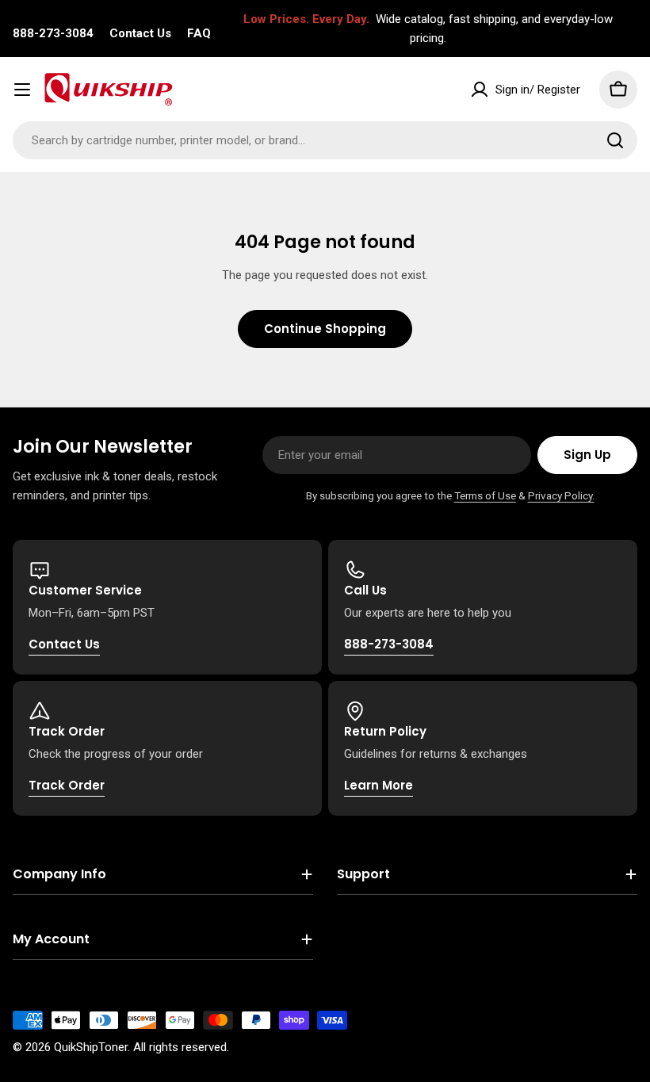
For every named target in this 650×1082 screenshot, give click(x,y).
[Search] (615, 140)
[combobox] (325, 140)
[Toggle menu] (22, 89)
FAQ (199, 33)
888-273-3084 (53, 33)
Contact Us (140, 33)
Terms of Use (485, 495)
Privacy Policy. (561, 495)
